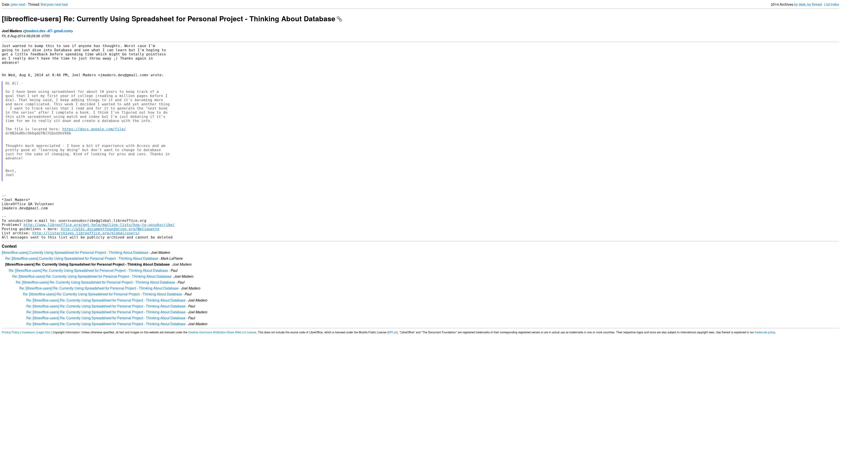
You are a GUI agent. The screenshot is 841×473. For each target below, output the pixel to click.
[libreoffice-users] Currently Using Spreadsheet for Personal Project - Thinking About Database (75, 252)
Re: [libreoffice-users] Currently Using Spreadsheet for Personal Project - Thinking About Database (81, 258)
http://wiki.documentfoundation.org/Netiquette (110, 229)
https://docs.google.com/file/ (94, 129)
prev (14, 4)
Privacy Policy (10, 332)
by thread (814, 4)
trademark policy (765, 332)
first (43, 4)
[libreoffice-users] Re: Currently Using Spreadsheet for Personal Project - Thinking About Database (168, 18)
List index (831, 4)
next (22, 4)
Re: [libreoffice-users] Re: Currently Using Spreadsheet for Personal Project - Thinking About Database (88, 270)
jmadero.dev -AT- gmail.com (48, 30)
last (65, 4)
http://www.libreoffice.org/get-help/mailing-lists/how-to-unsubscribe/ (99, 225)
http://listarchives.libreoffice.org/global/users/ (86, 233)
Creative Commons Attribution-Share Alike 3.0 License (222, 332)
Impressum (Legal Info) (35, 332)
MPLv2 (392, 332)
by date (800, 4)
